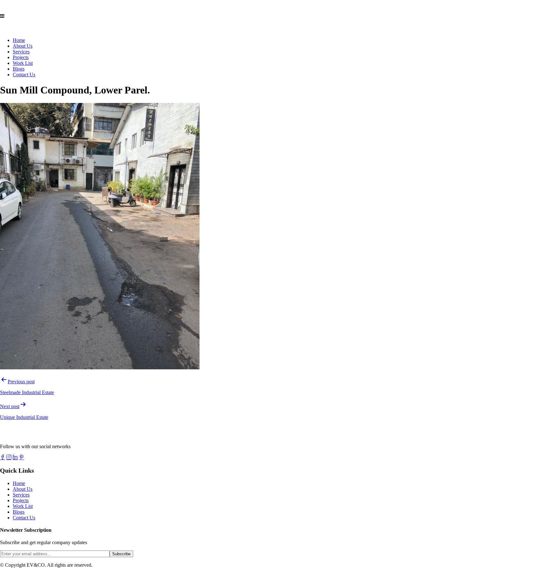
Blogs (18, 69)
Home (19, 40)
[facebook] (2, 457)
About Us (22, 46)
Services (21, 51)
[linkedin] (15, 457)
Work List (23, 63)
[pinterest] (21, 457)
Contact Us (24, 74)
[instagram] (8, 457)
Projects (21, 57)
